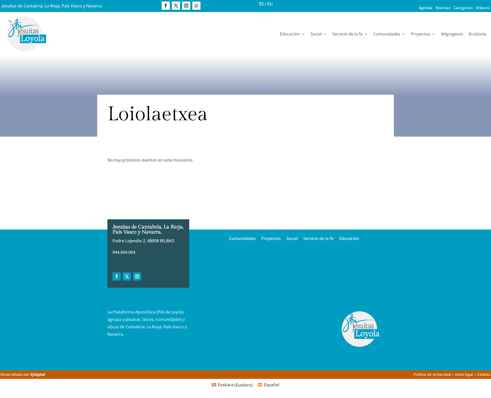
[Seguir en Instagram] (186, 6)
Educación (290, 34)
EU (270, 4)
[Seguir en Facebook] (166, 6)
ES (261, 4)
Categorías (463, 7)
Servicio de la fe (347, 34)
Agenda (425, 7)
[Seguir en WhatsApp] (196, 6)
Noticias (443, 7)
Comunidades (386, 34)
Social (316, 34)
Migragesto (452, 34)
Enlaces (482, 7)
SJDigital (37, 374)
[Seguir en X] (176, 6)
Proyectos (420, 34)
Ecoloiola (477, 34)
